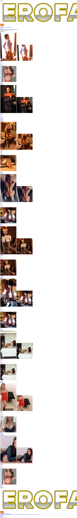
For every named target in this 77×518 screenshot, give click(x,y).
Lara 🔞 (1, 412)
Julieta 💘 (1, 464)
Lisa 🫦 (1, 203)
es (0, 26)
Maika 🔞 (1, 255)
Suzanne (1, 114)
